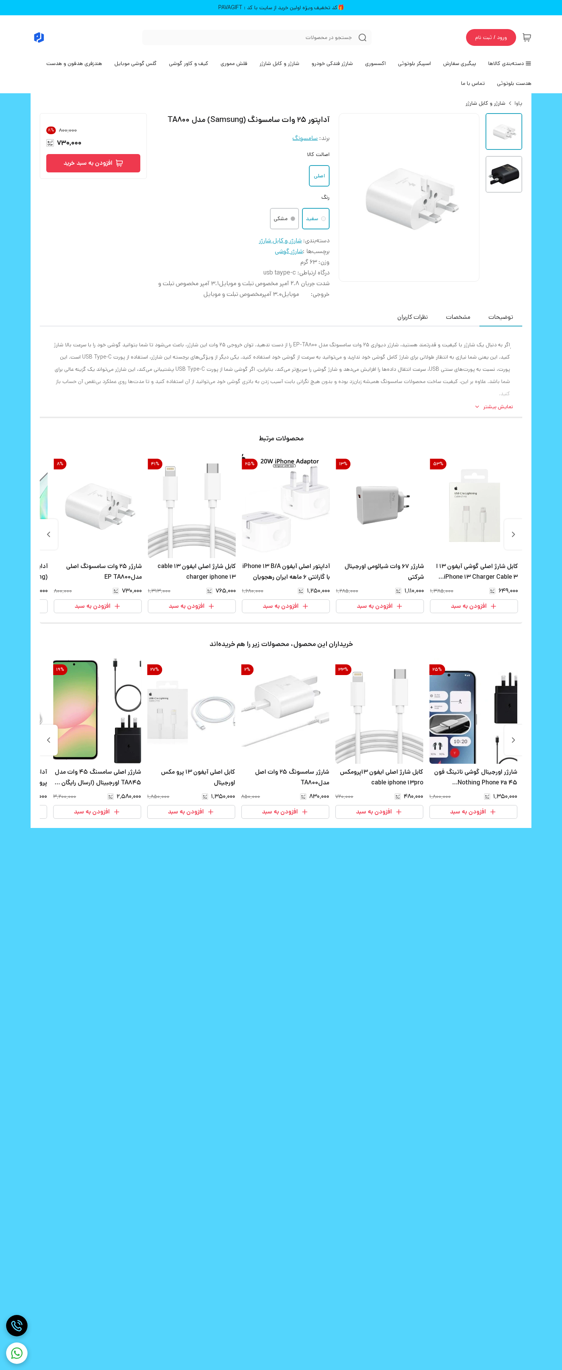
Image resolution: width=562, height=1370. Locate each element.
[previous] (513, 534)
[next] (48, 534)
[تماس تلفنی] (17, 1325)
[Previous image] (349, 197)
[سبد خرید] (526, 37)
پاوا (518, 103)
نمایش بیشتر (498, 407)
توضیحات (501, 317)
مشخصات (458, 317)
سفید (312, 218)
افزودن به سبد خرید (87, 163)
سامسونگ (305, 138)
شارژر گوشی (289, 251)
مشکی (280, 218)
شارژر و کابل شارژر (485, 103)
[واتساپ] (17, 1353)
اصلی (319, 176)
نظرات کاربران (412, 317)
